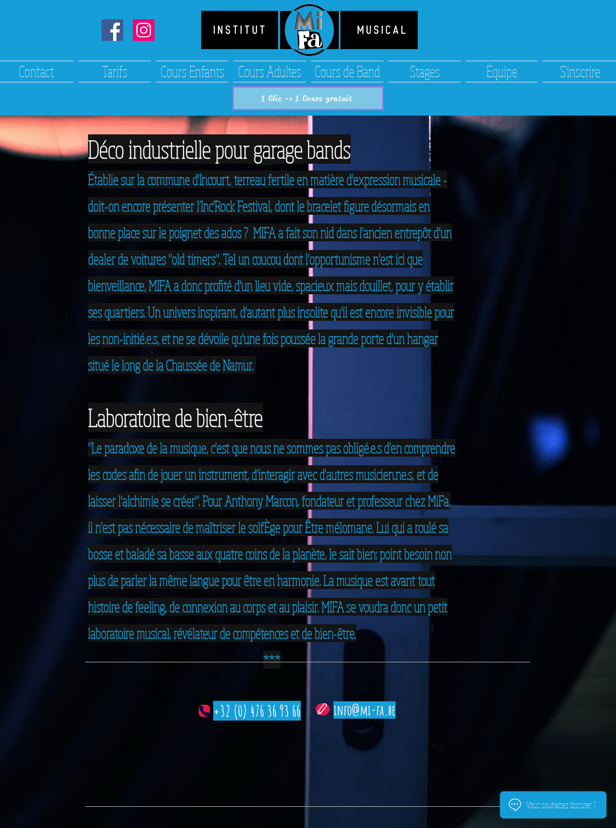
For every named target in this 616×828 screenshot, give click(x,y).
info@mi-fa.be (365, 710)
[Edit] (323, 709)
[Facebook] (112, 30)
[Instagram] (143, 30)
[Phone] (204, 711)
